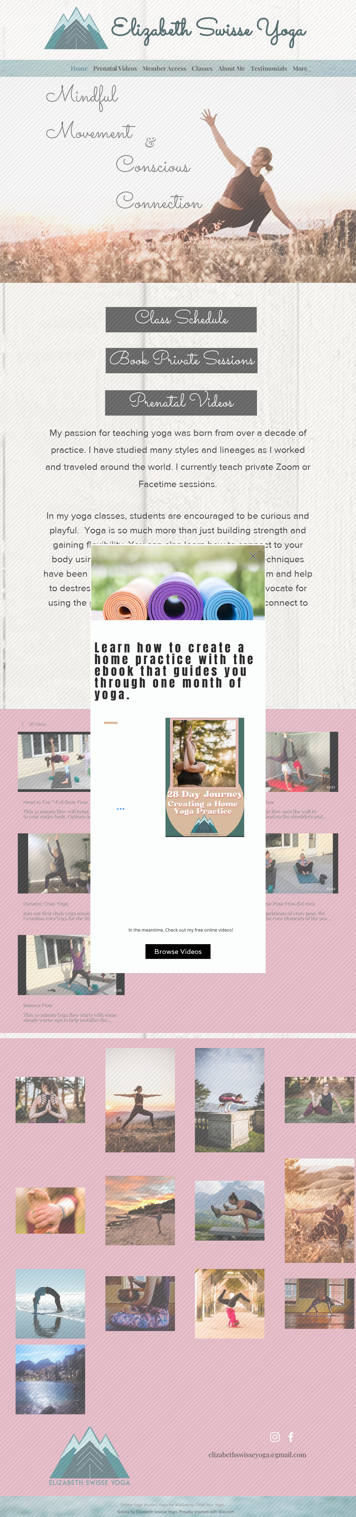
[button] (253, 556)
